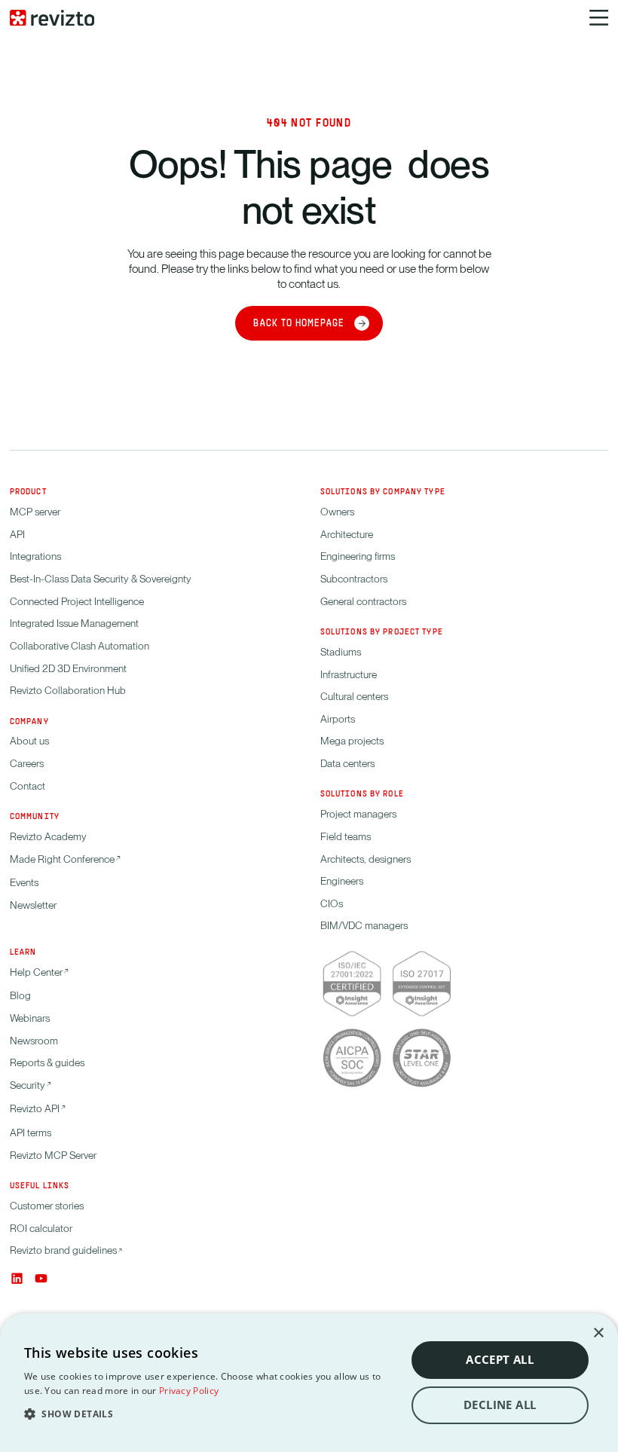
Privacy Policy (189, 1390)
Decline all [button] (500, 1405)
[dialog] (309, 1382)
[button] (209, 1414)
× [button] (598, 1333)
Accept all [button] (500, 1360)
